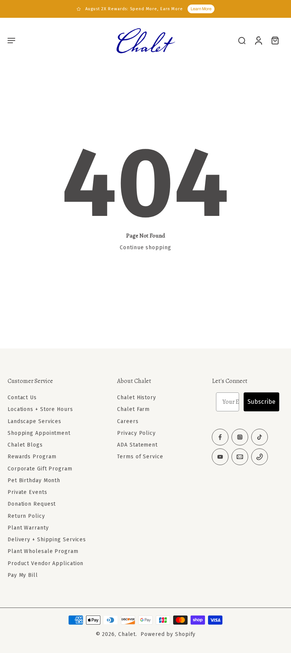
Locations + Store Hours (40, 409)
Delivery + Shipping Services (47, 539)
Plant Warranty (28, 528)
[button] (11, 40)
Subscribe (261, 401)
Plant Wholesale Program (43, 551)
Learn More (201, 8)
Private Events (27, 492)
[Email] (240, 456)
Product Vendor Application (45, 563)
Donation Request (32, 504)
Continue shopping (145, 247)
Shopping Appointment (39, 433)
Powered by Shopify (168, 634)
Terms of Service (140, 456)
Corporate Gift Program (40, 468)
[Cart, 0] (275, 40)
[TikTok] (259, 437)
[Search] (241, 40)
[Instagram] (240, 437)
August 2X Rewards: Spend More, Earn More (134, 8)
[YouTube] (220, 456)
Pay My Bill (23, 575)
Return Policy (26, 515)
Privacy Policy (136, 433)
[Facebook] (220, 437)
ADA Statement (137, 445)
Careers (127, 421)
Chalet (127, 634)
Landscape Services (34, 421)
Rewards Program (32, 456)
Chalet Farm (133, 409)
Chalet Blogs (25, 445)
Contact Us (22, 397)
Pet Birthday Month (34, 480)
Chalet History (136, 397)
